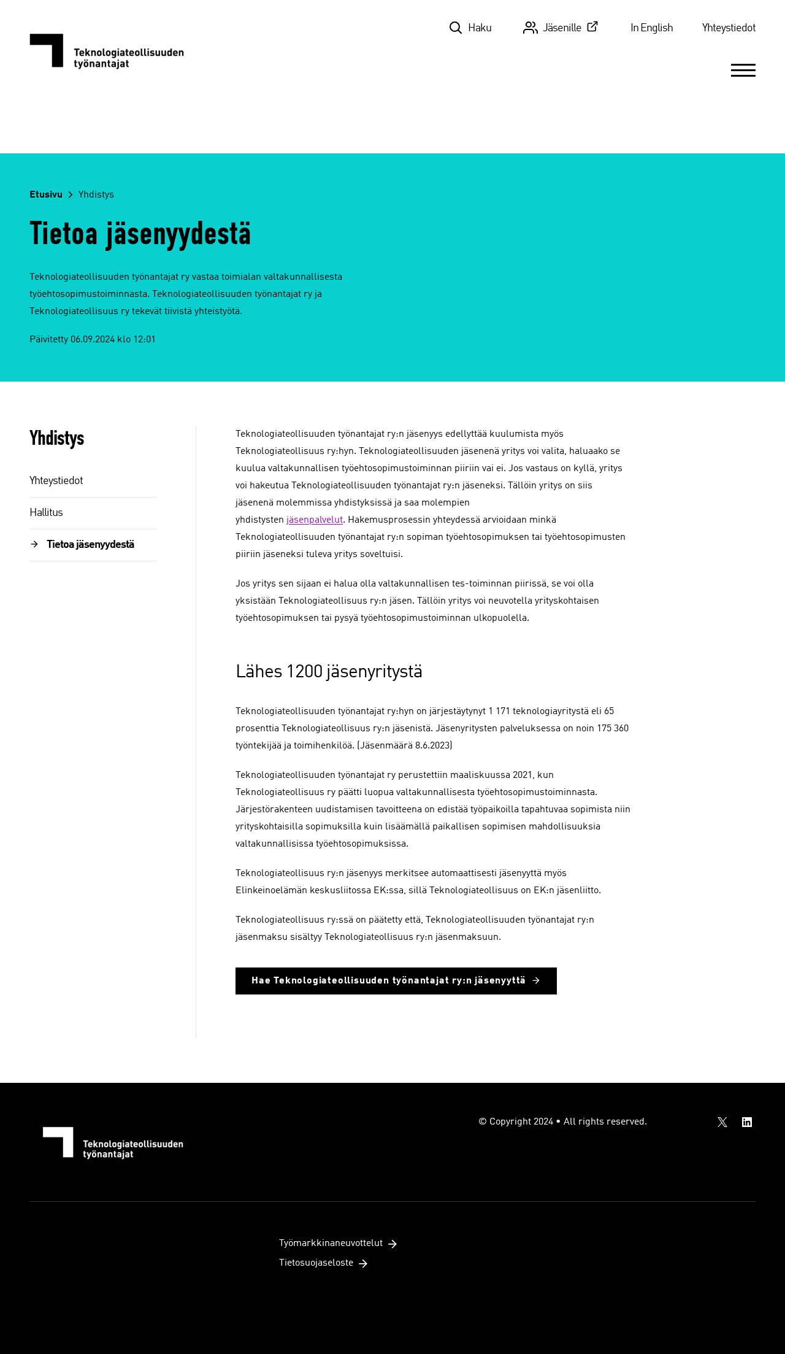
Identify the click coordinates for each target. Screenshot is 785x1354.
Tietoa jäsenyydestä (90, 544)
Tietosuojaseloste (316, 1263)
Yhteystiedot (729, 28)
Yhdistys (96, 195)
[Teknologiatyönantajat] (113, 50)
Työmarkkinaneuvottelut (331, 1243)
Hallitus (46, 512)
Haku (479, 28)
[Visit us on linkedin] (747, 1122)
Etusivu (46, 195)
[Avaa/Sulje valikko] (743, 70)
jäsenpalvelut (314, 520)
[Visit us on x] (722, 1122)
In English (651, 28)
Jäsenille (562, 28)
